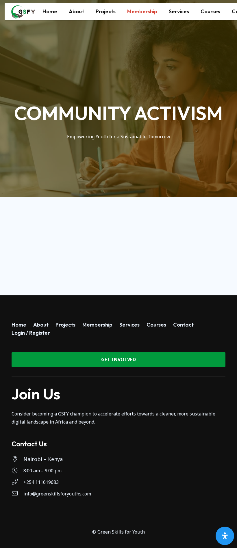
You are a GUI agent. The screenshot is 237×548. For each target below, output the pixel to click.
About (41, 324)
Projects (65, 324)
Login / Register (31, 332)
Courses (156, 324)
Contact (183, 324)
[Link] (23, 11)
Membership (97, 324)
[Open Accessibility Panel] (225, 536)
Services (129, 324)
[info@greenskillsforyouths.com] (17, 494)
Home (19, 324)
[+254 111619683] (17, 482)
